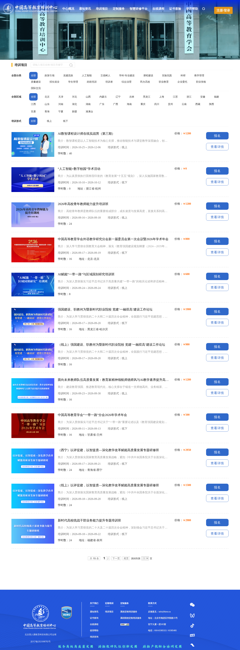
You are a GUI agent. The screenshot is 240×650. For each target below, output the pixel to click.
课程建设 (148, 75)
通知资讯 (85, 8)
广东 (101, 104)
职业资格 (201, 82)
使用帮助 (192, 8)
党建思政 (68, 75)
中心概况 (68, 8)
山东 (47, 104)
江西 (33, 104)
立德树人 (105, 75)
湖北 (74, 104)
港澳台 (89, 111)
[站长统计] (130, 624)
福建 (216, 96)
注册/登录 (223, 10)
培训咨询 (94, 637)
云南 (184, 104)
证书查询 (94, 618)
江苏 (175, 96)
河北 (74, 96)
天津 (60, 96)
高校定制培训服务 (128, 611)
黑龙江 (146, 96)
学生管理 (73, 82)
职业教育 (164, 82)
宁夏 (60, 111)
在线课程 (158, 8)
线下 (65, 121)
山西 (88, 96)
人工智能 (87, 75)
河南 (60, 104)
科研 (183, 75)
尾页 (126, 558)
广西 (115, 104)
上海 (161, 96)
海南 (129, 104)
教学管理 (199, 75)
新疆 (74, 111)
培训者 (109, 82)
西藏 (197, 104)
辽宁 (118, 96)
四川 (156, 104)
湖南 (88, 104)
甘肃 (33, 111)
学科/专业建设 (127, 75)
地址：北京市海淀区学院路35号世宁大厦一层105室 (163, 621)
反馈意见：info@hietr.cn (159, 611)
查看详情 (217, 147)
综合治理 (126, 82)
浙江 (189, 96)
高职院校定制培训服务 (130, 618)
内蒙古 (103, 96)
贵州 (170, 104)
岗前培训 (92, 82)
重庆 (143, 104)
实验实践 (167, 75)
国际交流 (36, 88)
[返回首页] (30, 13)
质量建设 (36, 82)
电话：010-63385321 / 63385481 (162, 630)
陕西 (211, 104)
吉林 (131, 96)
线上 (49, 121)
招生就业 (54, 82)
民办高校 (145, 82)
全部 (33, 75)
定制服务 (119, 8)
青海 (47, 111)
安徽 (202, 96)
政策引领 (49, 75)
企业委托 (182, 82)
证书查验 (175, 8)
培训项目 (102, 8)
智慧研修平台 (139, 8)
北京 (47, 96)
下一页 (116, 558)
